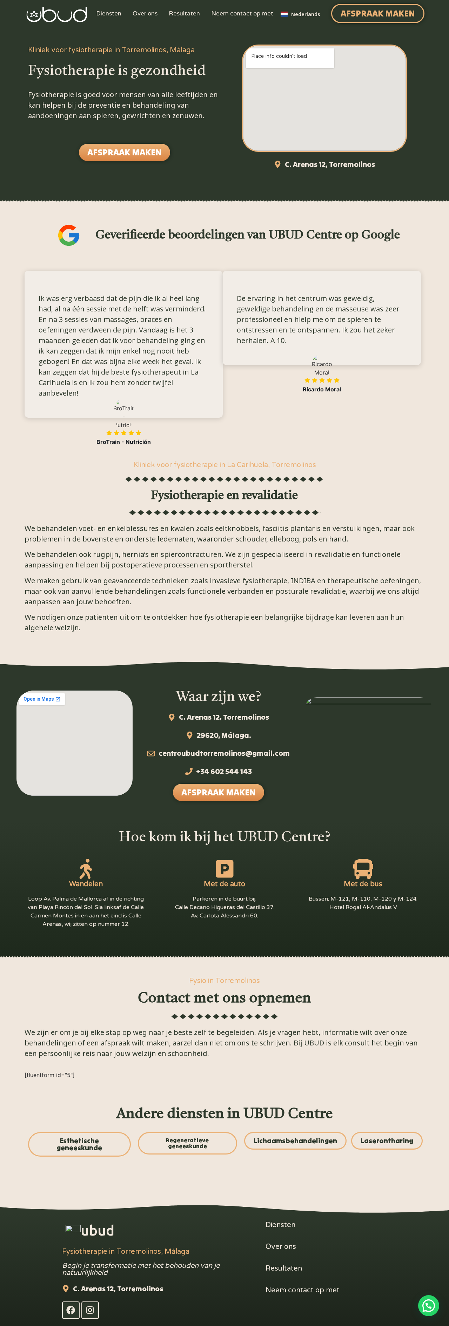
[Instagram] (90, 1310)
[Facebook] (71, 1310)
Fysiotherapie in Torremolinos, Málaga (125, 1251)
